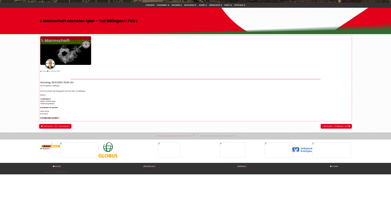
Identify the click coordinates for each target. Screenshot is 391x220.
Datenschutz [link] (150, 166)
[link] (49, 118)
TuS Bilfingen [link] (44, 99)
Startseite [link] (150, 5)
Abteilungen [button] (189, 5)
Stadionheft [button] (162, 5)
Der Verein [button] (176, 5)
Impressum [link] (242, 166)
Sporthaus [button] (238, 5)
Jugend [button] (202, 5)
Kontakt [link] (57, 166)
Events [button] (227, 5)
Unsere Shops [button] (214, 5)
